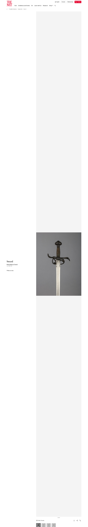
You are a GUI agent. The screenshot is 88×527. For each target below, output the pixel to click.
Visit (15, 5)
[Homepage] (9, 3)
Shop (50, 5)
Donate (63, 1)
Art (32, 5)
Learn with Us (37, 5)
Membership (70, 1)
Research (45, 5)
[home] (7, 9)
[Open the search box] (55, 5)
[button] (58, 264)
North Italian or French (12, 264)
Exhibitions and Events (24, 5)
